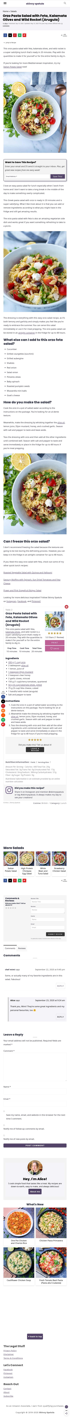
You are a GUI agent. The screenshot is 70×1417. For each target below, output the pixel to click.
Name (33, 916)
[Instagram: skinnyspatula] (10, 793)
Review (33, 906)
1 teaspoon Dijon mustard (20, 671)
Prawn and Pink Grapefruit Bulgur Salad (22, 590)
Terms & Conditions (13, 1358)
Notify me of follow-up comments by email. (23, 1128)
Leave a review (35, 750)
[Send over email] (20, 35)
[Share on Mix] (3, 711)
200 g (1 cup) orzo (16, 662)
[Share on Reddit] (3, 715)
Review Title (35, 898)
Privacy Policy (9, 1350)
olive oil (61, 422)
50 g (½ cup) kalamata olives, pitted (25, 684)
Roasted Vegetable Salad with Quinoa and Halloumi (27, 572)
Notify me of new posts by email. (19, 1139)
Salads (14, 11)
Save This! (57, 176)
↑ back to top (35, 1336)
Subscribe (8, 1396)
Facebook (21, 601)
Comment (8, 1050)
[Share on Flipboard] (24, 35)
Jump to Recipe (10, 43)
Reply (60, 986)
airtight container (26, 332)
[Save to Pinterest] (15, 35)
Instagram (11, 601)
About (6, 1392)
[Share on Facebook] (5, 35)
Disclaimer (8, 1354)
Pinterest (7, 1373)
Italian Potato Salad (12, 66)
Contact (7, 1388)
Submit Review (55, 934)
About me (35, 1191)
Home (5, 11)
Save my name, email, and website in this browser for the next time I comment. (35, 1117)
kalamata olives (13, 631)
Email (32, 924)
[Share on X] (10, 35)
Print (54, 642)
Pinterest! (36, 601)
